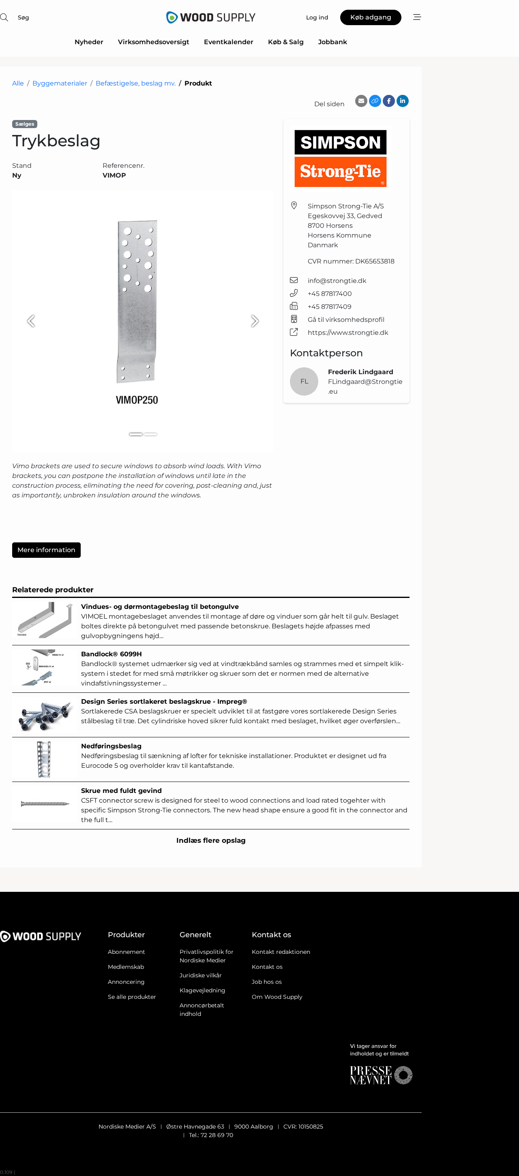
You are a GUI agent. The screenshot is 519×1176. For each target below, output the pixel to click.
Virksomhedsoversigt (153, 42)
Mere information (46, 550)
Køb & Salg (286, 42)
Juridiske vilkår (201, 975)
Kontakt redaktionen (281, 951)
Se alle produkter (132, 996)
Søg (23, 17)
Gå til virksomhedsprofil (346, 319)
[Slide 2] (150, 434)
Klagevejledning (202, 990)
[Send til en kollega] (361, 101)
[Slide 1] (136, 434)
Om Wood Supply (277, 996)
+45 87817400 (330, 294)
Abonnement (126, 951)
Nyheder (89, 42)
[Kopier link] (375, 101)
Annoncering (126, 981)
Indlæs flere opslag (211, 840)
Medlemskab (126, 966)
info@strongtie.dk (337, 281)
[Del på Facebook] (389, 101)
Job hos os (267, 981)
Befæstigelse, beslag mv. (136, 83)
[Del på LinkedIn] (403, 101)
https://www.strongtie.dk (348, 332)
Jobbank (332, 42)
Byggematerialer (59, 83)
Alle (18, 83)
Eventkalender (228, 42)
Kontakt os (267, 966)
